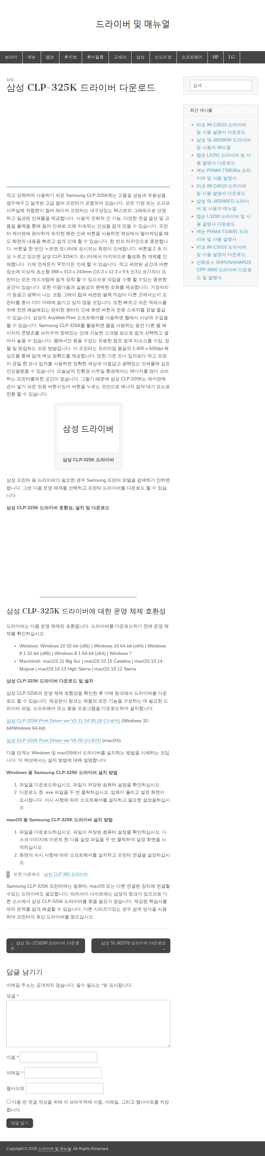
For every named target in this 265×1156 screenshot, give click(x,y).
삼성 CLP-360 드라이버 (66, 874)
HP (215, 57)
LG (231, 57)
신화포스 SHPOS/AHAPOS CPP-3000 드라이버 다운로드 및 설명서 (224, 270)
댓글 (12, 996)
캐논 (31, 57)
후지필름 (95, 57)
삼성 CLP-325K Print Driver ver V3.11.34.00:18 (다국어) (63, 720)
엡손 (50, 57)
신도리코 (163, 57)
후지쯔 (70, 57)
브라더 (11, 57)
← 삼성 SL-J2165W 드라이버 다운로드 (45, 946)
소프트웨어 (192, 57)
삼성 (140, 57)
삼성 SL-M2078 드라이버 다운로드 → (133, 946)
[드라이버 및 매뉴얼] (132, 20)
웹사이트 (15, 1088)
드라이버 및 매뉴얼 (54, 1149)
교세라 (120, 57)
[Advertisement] (88, 141)
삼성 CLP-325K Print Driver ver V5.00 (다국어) (53, 740)
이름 (12, 1057)
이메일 (14, 1072)
